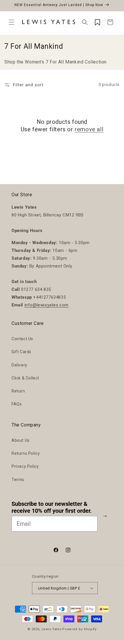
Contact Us (22, 338)
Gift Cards (21, 351)
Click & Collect (25, 378)
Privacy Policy (25, 466)
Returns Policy (26, 453)
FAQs (17, 404)
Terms (18, 479)
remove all (89, 129)
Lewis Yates (52, 629)
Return (18, 391)
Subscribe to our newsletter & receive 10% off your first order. (52, 507)
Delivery (19, 365)
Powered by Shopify (79, 629)
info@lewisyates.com (47, 305)
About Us (21, 440)
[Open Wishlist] (97, 22)
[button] (11, 22)
